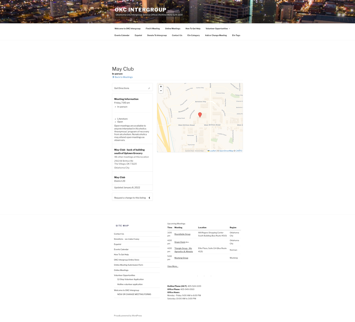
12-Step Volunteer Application (130, 279)
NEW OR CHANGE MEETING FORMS (134, 294)
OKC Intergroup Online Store (126, 260)
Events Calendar (122, 35)
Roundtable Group (182, 234)
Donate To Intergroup (157, 35)
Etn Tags (236, 35)
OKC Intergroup (141, 10)
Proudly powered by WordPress (128, 315)
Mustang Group (181, 258)
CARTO (239, 151)
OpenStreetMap (226, 151)
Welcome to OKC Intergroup (127, 28)
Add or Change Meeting (216, 35)
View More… (172, 266)
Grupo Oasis (179, 242)
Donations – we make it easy (126, 239)
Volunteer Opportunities (217, 28)
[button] (199, 113)
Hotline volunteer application (130, 284)
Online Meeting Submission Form (128, 265)
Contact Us (177, 35)
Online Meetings (172, 28)
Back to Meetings (123, 77)
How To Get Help (193, 28)
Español (138, 35)
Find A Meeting (153, 28)
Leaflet (212, 151)
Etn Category (193, 35)
